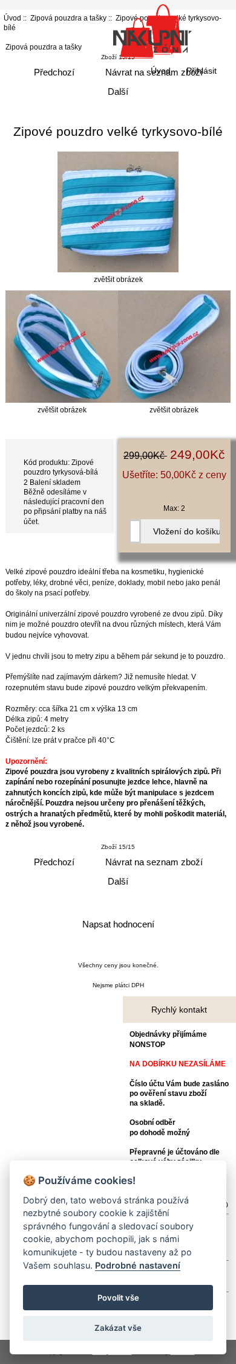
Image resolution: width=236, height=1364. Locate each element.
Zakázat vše (118, 1328)
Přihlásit (201, 70)
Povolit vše (118, 1297)
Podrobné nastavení (137, 1265)
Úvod (161, 70)
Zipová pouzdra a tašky (68, 18)
